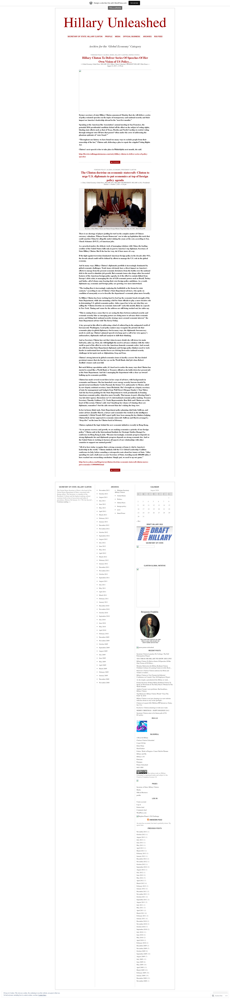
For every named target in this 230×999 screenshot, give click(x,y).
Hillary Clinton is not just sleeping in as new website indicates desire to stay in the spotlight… (154, 699)
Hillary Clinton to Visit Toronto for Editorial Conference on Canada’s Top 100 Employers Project (153, 676)
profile (108, 36)
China (84, 183)
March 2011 (103, 595)
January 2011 (103, 602)
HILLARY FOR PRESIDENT (122, 183)
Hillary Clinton (121, 55)
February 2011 (104, 599)
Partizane (140, 759)
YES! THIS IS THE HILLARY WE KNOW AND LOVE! (154, 658)
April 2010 (102, 630)
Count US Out (141, 743)
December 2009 (104, 637)
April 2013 (102, 511)
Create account (141, 802)
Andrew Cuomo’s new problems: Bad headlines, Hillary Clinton (152, 690)
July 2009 (102, 655)
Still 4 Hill (140, 767)
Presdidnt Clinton (128, 170)
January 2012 (103, 564)
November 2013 (104, 490)
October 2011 (103, 574)
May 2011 (102, 588)
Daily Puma (140, 746)
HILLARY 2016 (105, 64)
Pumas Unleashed (142, 765)
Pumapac (139, 762)
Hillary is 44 (141, 756)
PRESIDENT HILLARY (133, 64)
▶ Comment (115, 162)
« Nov (139, 521)
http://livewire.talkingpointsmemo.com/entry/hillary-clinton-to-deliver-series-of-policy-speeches (113, 155)
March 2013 (103, 515)
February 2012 (104, 560)
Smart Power (121, 513)
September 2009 (104, 647)
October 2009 (103, 644)
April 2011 (102, 592)
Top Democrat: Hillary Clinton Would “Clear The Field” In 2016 (153, 695)
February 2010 (104, 634)
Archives (147, 36)
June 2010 (102, 623)
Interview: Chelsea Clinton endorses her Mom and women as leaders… (153, 671)
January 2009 (103, 675)
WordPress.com (141, 813)
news (118, 510)
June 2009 (102, 658)
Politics (119, 499)
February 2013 (104, 518)
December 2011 (104, 567)
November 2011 (104, 571)
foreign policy (97, 55)
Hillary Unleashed (115, 21)
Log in (139, 804)
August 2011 (103, 581)
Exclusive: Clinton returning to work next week (152, 708)
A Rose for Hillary (142, 738)
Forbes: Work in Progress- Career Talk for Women (152, 751)
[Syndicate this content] (148, 820)
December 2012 (104, 525)
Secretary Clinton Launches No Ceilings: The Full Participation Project (153, 655)
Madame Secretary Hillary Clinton (122, 491)
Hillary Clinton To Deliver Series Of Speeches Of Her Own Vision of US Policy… (115, 59)
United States (134, 55)
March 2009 (103, 668)
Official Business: (131, 36)
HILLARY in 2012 (137, 183)
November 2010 (104, 609)
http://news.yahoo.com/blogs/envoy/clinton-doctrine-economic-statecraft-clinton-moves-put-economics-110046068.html (113, 463)
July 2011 (102, 585)
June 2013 (102, 504)
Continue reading (63, 502)
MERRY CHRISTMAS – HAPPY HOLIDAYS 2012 (153, 710)
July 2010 (102, 619)
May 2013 (102, 508)
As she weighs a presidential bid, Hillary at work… (153, 680)
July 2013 (102, 501)
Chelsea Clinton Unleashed (145, 740)
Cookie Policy (42, 995)
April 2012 (102, 553)
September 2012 (104, 536)
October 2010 (103, 613)
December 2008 (104, 679)
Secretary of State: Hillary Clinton (85, 36)
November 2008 (104, 682)
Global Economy (87, 64)
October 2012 (103, 532)
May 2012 (102, 550)
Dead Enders (141, 748)
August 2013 (103, 497)
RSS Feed (158, 36)
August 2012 (103, 539)
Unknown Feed (155, 820)
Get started (134, 3)
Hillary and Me (141, 754)
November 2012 (104, 529)
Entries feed (140, 807)
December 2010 (104, 606)
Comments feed (142, 810)
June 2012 (102, 546)
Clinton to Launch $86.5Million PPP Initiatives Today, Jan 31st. (154, 704)
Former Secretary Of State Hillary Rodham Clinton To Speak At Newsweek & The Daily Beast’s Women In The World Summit (155, 684)
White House (144, 64)
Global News (108, 55)
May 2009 (102, 661)
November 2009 (104, 640)
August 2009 (103, 651)
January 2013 (103, 522)
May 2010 (102, 626)
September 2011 (104, 578)
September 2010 (104, 616)
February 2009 (104, 672)
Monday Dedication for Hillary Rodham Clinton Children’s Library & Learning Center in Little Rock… (154, 667)
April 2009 (102, 665)
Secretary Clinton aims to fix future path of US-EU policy (152, 714)
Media (117, 36)
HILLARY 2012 (109, 183)
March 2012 (103, 557)
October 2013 (103, 494)
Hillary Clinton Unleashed (118, 64)
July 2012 (102, 543)
